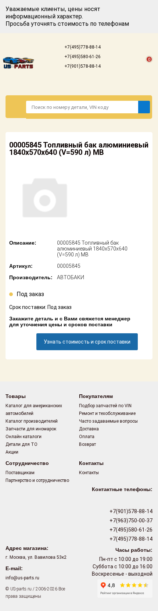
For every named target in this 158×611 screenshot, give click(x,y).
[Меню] (16, 106)
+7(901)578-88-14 (82, 66)
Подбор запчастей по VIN (105, 405)
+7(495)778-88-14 (82, 47)
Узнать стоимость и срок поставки (87, 342)
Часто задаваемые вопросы (108, 421)
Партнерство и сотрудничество (37, 480)
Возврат (87, 444)
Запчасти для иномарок (31, 428)
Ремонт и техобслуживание (107, 413)
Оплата (86, 436)
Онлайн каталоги (24, 436)
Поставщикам (20, 472)
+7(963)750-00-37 (130, 520)
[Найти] (144, 107)
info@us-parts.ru (22, 577)
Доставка (89, 428)
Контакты (89, 472)
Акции (12, 452)
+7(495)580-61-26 (82, 56)
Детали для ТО (21, 444)
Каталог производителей (32, 421)
